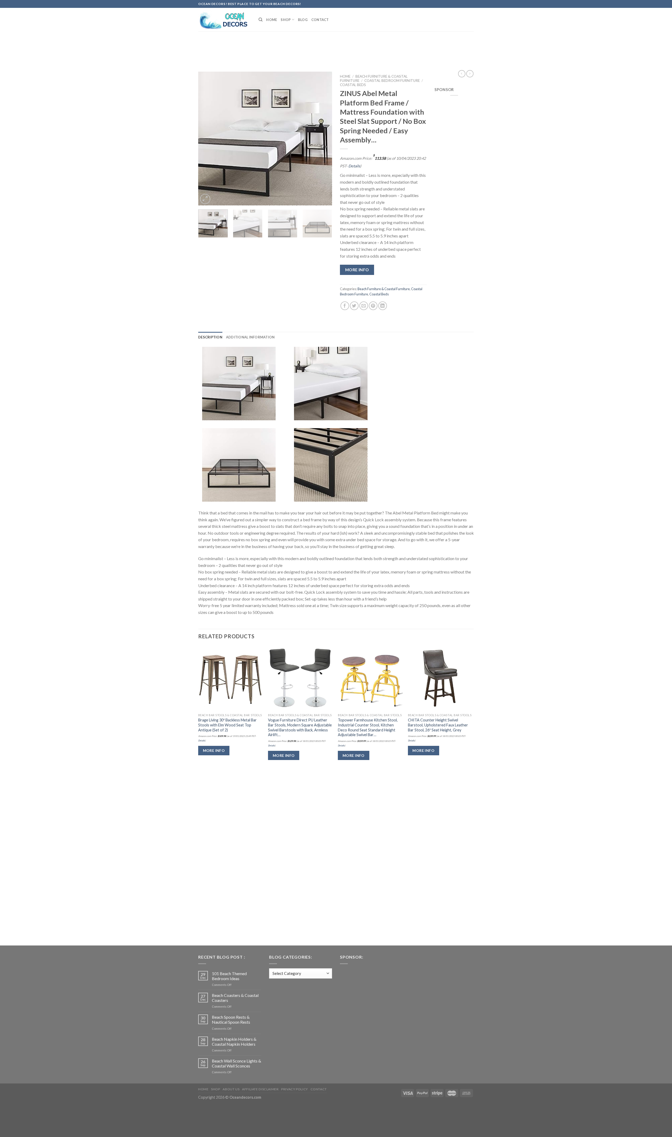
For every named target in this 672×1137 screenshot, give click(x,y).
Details (354, 166)
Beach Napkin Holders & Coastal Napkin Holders (234, 1041)
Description (210, 337)
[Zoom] (205, 199)
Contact (320, 20)
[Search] (260, 20)
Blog (303, 20)
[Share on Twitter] (354, 305)
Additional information (250, 337)
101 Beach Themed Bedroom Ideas (229, 976)
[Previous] (207, 138)
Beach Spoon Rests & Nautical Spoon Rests (231, 1019)
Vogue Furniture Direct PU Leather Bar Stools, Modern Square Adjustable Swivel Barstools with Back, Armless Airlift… (300, 727)
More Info (357, 269)
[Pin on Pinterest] (373, 305)
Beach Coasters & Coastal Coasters (235, 998)
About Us (231, 1089)
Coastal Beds (353, 85)
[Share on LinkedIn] (382, 305)
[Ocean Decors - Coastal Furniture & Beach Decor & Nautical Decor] (224, 19)
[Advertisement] (336, 45)
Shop (286, 20)
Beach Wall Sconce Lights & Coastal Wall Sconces (236, 1063)
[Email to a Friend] (363, 305)
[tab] (210, 337)
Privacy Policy (294, 1089)
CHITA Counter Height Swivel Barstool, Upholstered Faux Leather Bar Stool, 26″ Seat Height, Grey (438, 725)
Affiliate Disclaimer (260, 1089)
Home (271, 20)
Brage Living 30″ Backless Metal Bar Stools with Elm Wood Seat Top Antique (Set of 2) (227, 725)
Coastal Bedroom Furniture (392, 80)
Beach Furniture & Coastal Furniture (384, 289)
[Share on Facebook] (344, 305)
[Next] (323, 138)
